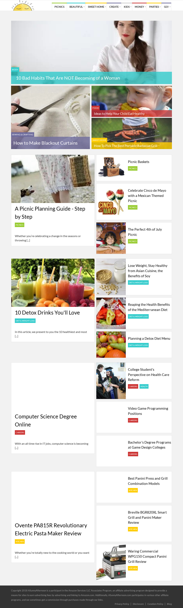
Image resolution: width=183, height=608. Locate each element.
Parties (154, 6)
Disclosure (138, 603)
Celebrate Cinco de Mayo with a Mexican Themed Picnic (147, 195)
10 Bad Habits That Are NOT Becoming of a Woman (68, 78)
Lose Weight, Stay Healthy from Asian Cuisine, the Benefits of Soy (147, 270)
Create (114, 6)
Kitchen (20, 541)
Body (15, 69)
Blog (169, 603)
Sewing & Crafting (22, 134)
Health (144, 386)
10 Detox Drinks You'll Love (47, 312)
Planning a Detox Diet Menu (149, 338)
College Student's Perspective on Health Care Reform (148, 374)
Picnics (59, 6)
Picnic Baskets (138, 162)
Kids (127, 6)
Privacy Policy (122, 603)
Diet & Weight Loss (25, 321)
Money (139, 6)
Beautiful (76, 6)
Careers (20, 432)
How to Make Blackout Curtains (45, 142)
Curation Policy (155, 603)
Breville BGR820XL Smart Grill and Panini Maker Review (147, 517)
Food (95, 108)
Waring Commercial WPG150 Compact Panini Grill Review (147, 556)
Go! (166, 6)
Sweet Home (96, 6)
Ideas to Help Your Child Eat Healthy (119, 113)
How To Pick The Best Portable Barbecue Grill (125, 146)
